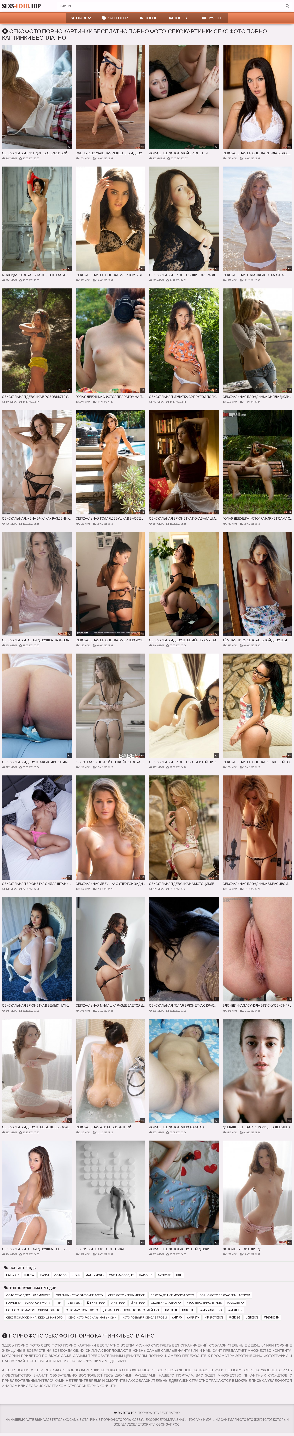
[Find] (287, 6)
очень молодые (121, 1275)
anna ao (177, 1317)
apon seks (234, 1317)
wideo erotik (271, 1317)
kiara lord (188, 1310)
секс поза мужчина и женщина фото (34, 1317)
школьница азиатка (166, 1302)
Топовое (183, 18)
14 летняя (118, 1302)
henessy (29, 1275)
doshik (76, 1275)
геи (58, 1302)
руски (44, 1275)
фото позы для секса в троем (144, 1317)
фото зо (60, 1275)
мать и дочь (95, 1275)
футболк (164, 1275)
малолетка (235, 1302)
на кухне (145, 1275)
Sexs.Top (21, 6)
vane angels (235, 1310)
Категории (117, 18)
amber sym (193, 1317)
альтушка (74, 1302)
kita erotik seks (214, 1317)
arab (179, 1275)
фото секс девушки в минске (28, 1295)
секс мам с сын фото (82, 1310)
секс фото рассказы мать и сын (92, 1317)
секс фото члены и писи (126, 1295)
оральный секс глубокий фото (79, 1295)
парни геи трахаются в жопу (28, 1302)
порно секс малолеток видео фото (33, 1310)
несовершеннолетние (204, 1302)
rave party (12, 1275)
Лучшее (215, 18)
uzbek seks (252, 1317)
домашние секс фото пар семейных (131, 1310)
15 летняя (138, 1302)
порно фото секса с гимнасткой (224, 1295)
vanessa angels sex (211, 1310)
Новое (150, 18)
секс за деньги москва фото (172, 1295)
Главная (84, 18)
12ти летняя (96, 1302)
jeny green (170, 1310)
